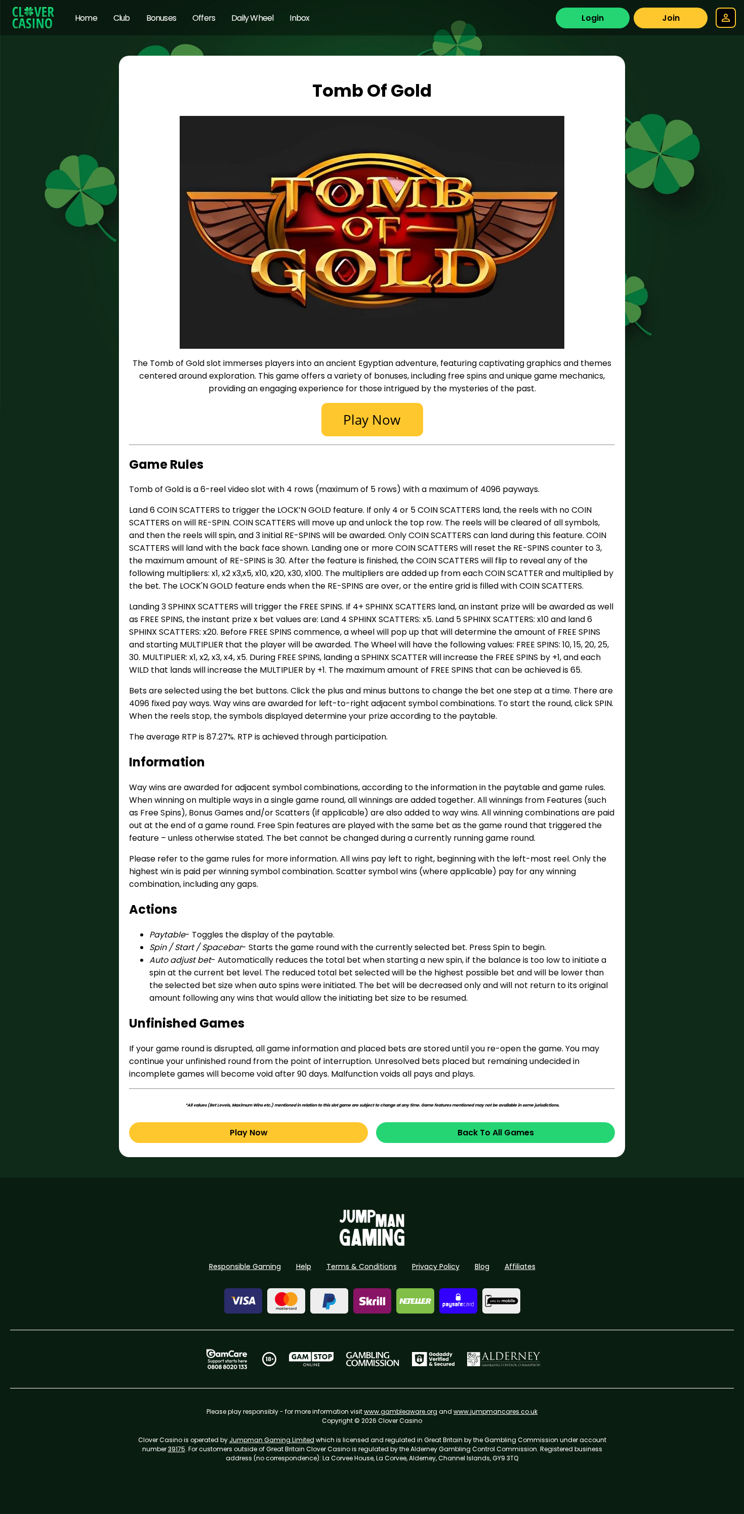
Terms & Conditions (361, 1266)
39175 (176, 1449)
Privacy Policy (436, 1266)
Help (303, 1266)
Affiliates (520, 1266)
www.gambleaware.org (400, 1411)
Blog (482, 1266)
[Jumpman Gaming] (372, 1243)
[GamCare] (227, 1359)
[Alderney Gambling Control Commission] (504, 1359)
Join (671, 18)
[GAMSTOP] (311, 1359)
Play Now (249, 1132)
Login (593, 18)
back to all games (496, 1132)
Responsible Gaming (245, 1266)
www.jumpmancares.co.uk (495, 1411)
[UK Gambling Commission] (372, 1359)
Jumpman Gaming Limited (271, 1440)
